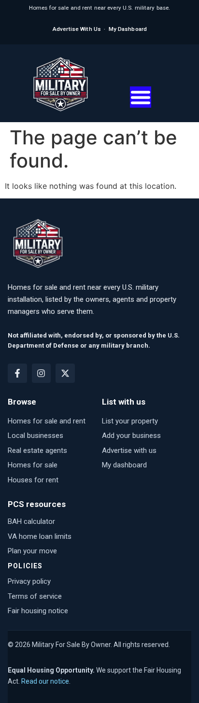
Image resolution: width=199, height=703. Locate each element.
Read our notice (45, 681)
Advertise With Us (76, 29)
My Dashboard (128, 29)
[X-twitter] (65, 373)
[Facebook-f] (17, 373)
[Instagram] (41, 373)
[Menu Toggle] (140, 97)
